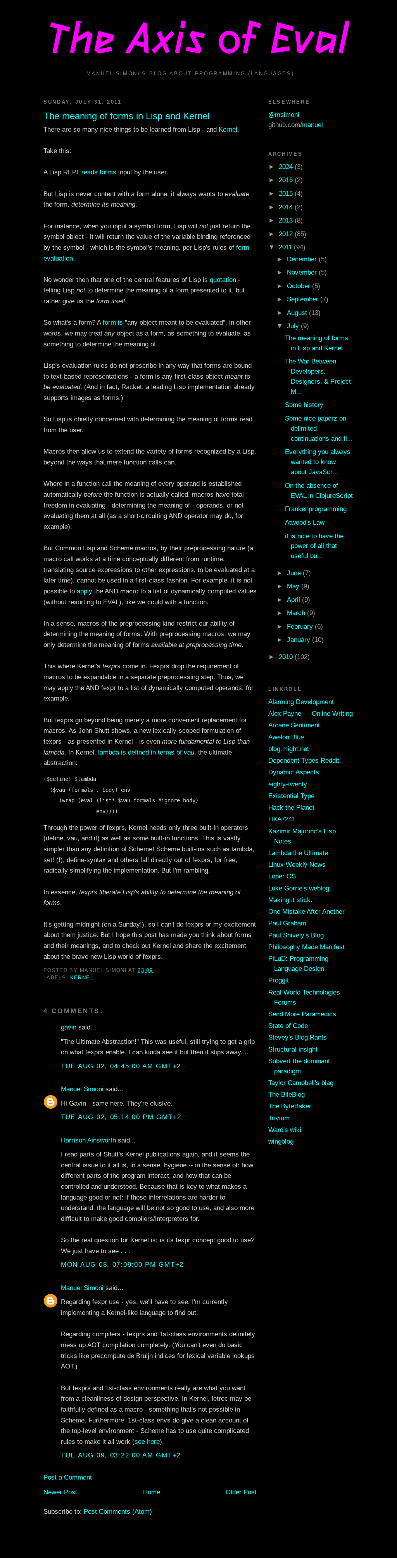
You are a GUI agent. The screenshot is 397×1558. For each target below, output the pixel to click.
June (295, 573)
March (297, 613)
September (303, 299)
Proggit (278, 980)
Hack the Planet (291, 807)
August (298, 312)
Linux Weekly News (297, 864)
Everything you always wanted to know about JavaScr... (317, 462)
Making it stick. (290, 900)
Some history (304, 405)
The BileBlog (286, 1094)
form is (113, 322)
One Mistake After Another (306, 911)
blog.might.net (288, 749)
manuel (312, 125)
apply (84, 591)
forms (108, 172)
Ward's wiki (284, 1130)
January (299, 639)
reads (89, 172)
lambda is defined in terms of (146, 752)
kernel (81, 978)
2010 (287, 657)
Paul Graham (287, 923)
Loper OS (282, 876)
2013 (287, 220)
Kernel (228, 129)
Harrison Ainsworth (88, 1140)
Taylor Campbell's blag (300, 1083)
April (294, 599)
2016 (287, 180)
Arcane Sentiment (294, 725)
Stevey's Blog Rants (297, 1037)
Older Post (241, 1492)
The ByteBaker (289, 1106)
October (299, 286)
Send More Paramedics (302, 1014)
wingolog (280, 1141)
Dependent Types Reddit (303, 760)
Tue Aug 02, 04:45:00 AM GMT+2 (121, 1066)
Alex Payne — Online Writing (310, 713)
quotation (223, 279)
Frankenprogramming (316, 509)
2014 (287, 207)
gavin (68, 1027)
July (294, 326)
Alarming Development (301, 702)
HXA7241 (281, 819)
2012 (287, 234)
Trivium (279, 1118)
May (294, 586)
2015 (287, 193)
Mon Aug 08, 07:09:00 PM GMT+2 (122, 1264)
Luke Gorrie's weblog (298, 888)
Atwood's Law (305, 522)
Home (151, 1492)
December (303, 259)
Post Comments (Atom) (118, 1511)
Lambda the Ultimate (298, 853)
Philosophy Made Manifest (306, 947)
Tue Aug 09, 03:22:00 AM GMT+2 (121, 1455)
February (301, 626)
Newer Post (60, 1492)
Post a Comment (67, 1477)
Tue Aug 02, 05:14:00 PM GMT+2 (121, 1117)
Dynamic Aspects (293, 772)
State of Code (288, 1025)
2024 (287, 166)
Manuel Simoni (82, 1089)
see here (147, 1441)
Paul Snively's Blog (296, 935)
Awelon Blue (286, 737)
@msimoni (283, 114)
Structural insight (293, 1049)
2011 (286, 247)
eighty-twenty (287, 784)
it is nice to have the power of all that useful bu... (314, 546)
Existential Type (291, 796)
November (303, 272)
